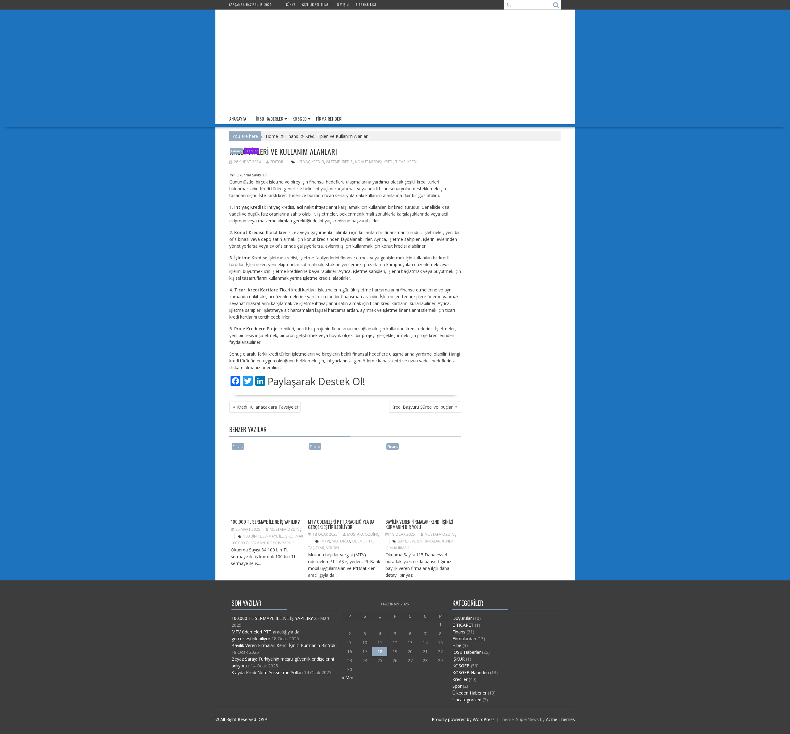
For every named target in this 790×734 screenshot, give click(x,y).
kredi (388, 161)
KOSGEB (300, 118)
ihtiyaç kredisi (310, 161)
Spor (457, 686)
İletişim (343, 4)
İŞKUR (458, 659)
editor (276, 161)
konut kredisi (368, 161)
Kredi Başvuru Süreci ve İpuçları (422, 407)
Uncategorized (466, 700)
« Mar (347, 677)
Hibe (456, 645)
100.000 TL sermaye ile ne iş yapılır (263, 543)
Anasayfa (238, 118)
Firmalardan (464, 638)
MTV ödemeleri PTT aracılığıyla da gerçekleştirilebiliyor (341, 524)
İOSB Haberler (269, 118)
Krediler (251, 151)
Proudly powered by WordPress (463, 719)
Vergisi (332, 547)
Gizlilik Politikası (316, 4)
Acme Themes (560, 719)
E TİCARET (463, 625)
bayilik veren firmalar (419, 541)
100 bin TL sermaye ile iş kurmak (273, 536)
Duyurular (462, 618)
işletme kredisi (339, 161)
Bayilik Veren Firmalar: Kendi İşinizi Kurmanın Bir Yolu (419, 524)
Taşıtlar (316, 547)
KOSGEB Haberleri (470, 672)
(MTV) (325, 541)
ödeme (358, 541)
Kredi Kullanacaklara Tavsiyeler (267, 407)
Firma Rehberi (329, 118)
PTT (369, 541)
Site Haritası (366, 4)
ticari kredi (406, 161)
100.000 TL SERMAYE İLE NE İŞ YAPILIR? (265, 521)
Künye (290, 4)
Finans (236, 151)
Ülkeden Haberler (469, 693)
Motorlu (341, 541)
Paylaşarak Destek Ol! (316, 381)
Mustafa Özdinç (286, 529)
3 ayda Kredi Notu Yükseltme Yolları (267, 672)
